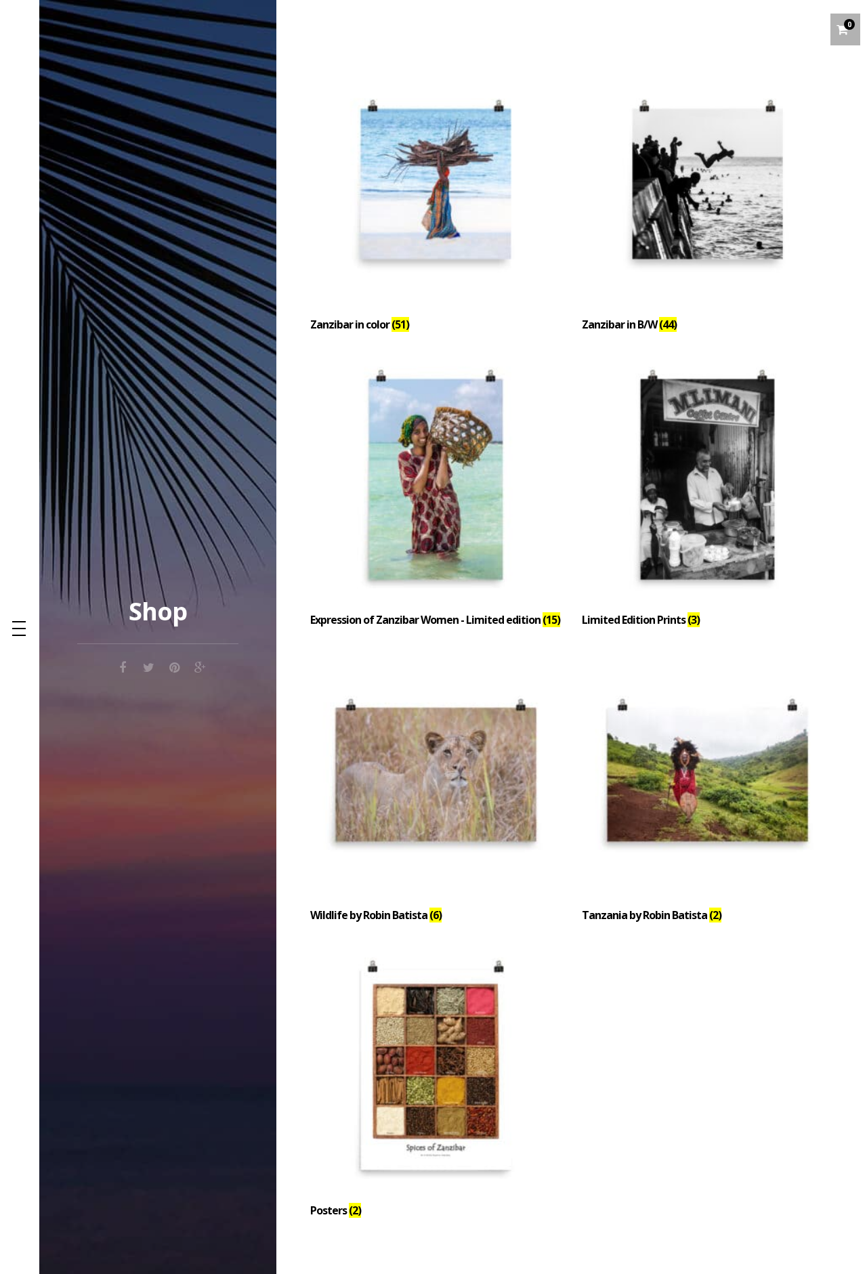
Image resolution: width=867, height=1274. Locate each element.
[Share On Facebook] (122, 665)
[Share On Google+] (200, 665)
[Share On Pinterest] (174, 665)
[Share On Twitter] (148, 665)
